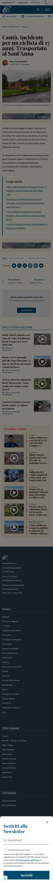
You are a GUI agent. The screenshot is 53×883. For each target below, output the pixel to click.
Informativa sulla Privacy (29, 860)
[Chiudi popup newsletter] (47, 822)
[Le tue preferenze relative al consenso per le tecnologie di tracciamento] (4, 878)
